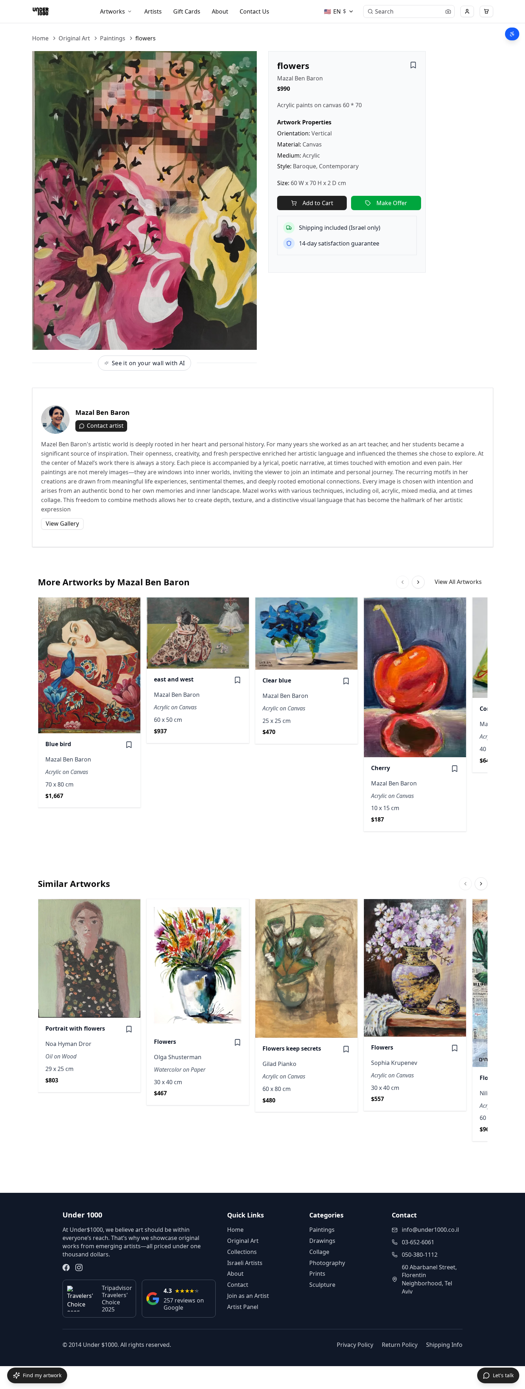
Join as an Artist (248, 1296)
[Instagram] (78, 1267)
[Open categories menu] (129, 11)
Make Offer (391, 203)
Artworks (112, 11)
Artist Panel (242, 1307)
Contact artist (105, 426)
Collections (242, 1252)
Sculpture (322, 1285)
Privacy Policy (355, 1345)
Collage (319, 1252)
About (220, 11)
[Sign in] (467, 11)
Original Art (74, 38)
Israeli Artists (244, 1263)
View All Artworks (458, 582)
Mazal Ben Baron (300, 78)
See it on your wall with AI (148, 363)
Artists (153, 11)
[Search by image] (448, 11)
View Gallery (62, 523)
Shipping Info (444, 1345)
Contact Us (254, 11)
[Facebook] (66, 1267)
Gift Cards (186, 11)
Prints (317, 1274)
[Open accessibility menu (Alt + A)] (512, 34)
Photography (327, 1263)
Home (40, 38)
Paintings (112, 38)
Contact (237, 1285)
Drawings (322, 1241)
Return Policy (400, 1345)
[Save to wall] (413, 65)
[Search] (370, 11)
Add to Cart (317, 203)
